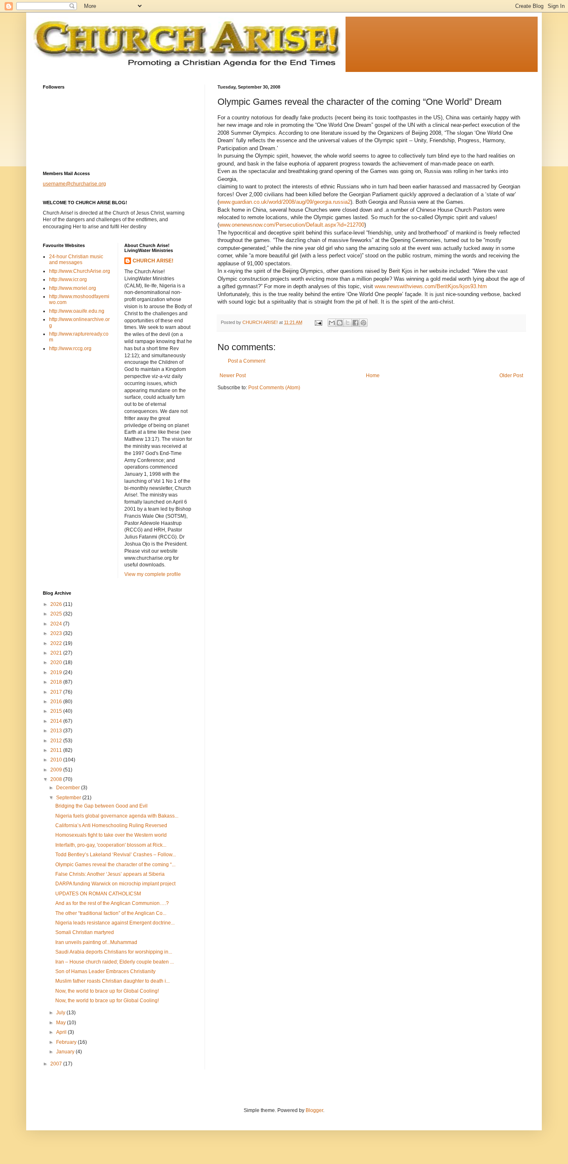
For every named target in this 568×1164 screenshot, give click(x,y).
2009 (56, 770)
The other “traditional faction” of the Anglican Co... (110, 913)
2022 (56, 643)
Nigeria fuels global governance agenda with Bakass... (116, 816)
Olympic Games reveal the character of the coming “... (115, 864)
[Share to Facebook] (355, 323)
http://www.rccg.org (70, 348)
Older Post (511, 375)
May (61, 1023)
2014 (56, 721)
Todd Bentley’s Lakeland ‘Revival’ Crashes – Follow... (115, 855)
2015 (56, 711)
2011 (56, 750)
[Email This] (332, 323)
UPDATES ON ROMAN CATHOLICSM (98, 894)
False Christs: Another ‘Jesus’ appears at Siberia (110, 874)
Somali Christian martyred (84, 932)
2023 (56, 633)
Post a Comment (246, 361)
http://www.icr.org (68, 279)
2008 (56, 779)
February (67, 1042)
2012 (56, 741)
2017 (56, 692)
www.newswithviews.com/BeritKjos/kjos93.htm (431, 286)
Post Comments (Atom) (274, 387)
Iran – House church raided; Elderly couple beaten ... (114, 962)
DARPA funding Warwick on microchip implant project (115, 884)
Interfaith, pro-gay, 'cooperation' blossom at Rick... (110, 845)
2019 (56, 672)
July (61, 1013)
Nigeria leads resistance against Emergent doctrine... (115, 923)
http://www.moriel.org (72, 288)
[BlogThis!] (340, 323)
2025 (56, 614)
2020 (56, 662)
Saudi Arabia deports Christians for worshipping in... (113, 952)
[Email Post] (318, 322)
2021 (56, 653)
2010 (56, 760)
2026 (56, 604)
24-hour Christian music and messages (76, 259)
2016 (56, 701)
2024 (56, 624)
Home (373, 375)
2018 (56, 682)
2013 (56, 731)
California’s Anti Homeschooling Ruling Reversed (111, 825)
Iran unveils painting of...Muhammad (96, 942)
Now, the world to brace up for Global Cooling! (107, 991)
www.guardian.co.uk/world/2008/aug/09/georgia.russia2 (285, 202)
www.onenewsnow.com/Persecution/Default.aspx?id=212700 (291, 225)
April (62, 1032)
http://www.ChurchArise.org (79, 271)
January (66, 1052)
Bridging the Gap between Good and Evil (101, 806)
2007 (56, 1064)
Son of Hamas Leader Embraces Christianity (105, 971)
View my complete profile (152, 574)
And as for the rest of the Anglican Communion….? (112, 903)
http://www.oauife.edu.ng (76, 311)
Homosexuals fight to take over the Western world (111, 835)
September (69, 798)
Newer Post (233, 375)
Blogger (314, 1110)
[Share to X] (347, 323)
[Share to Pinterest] (363, 323)
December (68, 788)
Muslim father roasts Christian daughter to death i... (112, 981)
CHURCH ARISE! (153, 261)
